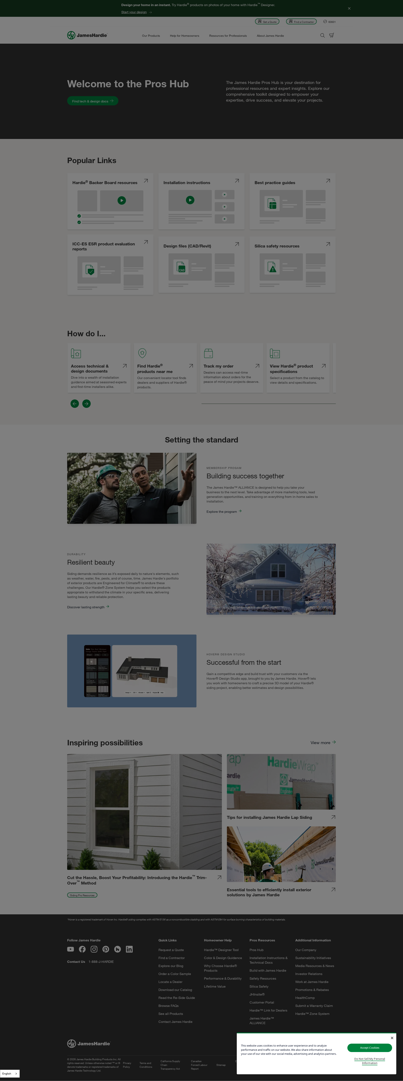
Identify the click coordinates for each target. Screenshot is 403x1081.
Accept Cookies (369, 1048)
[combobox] (10, 1074)
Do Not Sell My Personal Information (369, 1061)
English (6, 1073)
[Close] (392, 1038)
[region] (316, 1053)
